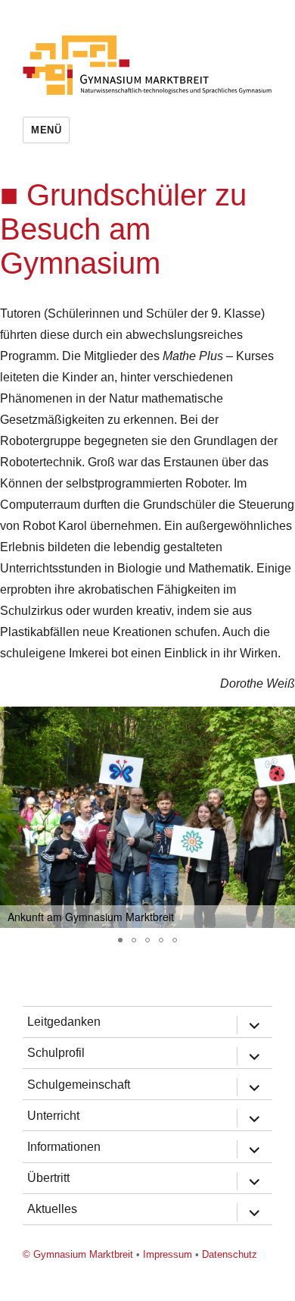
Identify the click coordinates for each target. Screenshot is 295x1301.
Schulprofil (56, 1052)
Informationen (64, 1146)
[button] (281, 720)
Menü (46, 130)
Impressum (167, 1254)
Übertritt (48, 1177)
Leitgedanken (64, 1021)
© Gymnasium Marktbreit (78, 1254)
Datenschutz (229, 1254)
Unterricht (53, 1115)
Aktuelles (52, 1208)
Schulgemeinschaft (78, 1084)
